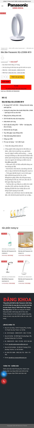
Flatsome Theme (22, 425)
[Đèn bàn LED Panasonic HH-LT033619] (9, 240)
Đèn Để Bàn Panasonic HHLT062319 (7, 280)
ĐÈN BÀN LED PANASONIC (13, 91)
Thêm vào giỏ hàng (17, 77)
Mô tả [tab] (4, 97)
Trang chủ (4, 48)
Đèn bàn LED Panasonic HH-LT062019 (25, 280)
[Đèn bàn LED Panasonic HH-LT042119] (25, 240)
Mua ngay (5, 81)
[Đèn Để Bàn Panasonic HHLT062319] (9, 267)
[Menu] (2, 6)
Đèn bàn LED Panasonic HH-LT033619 (9, 252)
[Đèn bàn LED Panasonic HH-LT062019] (25, 267)
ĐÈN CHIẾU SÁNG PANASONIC (17, 48)
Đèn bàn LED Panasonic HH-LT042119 (25, 252)
